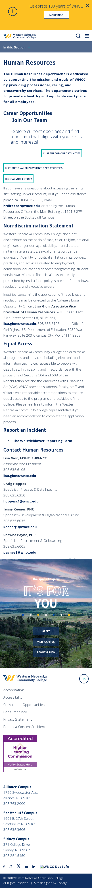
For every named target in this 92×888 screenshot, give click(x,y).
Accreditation (13, 690)
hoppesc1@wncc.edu (20, 501)
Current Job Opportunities (61, 153)
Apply (46, 631)
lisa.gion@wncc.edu (19, 323)
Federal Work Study (18, 179)
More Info (56, 15)
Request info (46, 652)
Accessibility (12, 697)
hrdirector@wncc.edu (21, 205)
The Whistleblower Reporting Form (42, 440)
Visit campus (46, 641)
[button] (78, 35)
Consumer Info (15, 712)
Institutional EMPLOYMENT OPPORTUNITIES (34, 168)
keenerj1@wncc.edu (20, 526)
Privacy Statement (17, 719)
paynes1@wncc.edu (19, 552)
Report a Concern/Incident (24, 726)
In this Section (14, 47)
